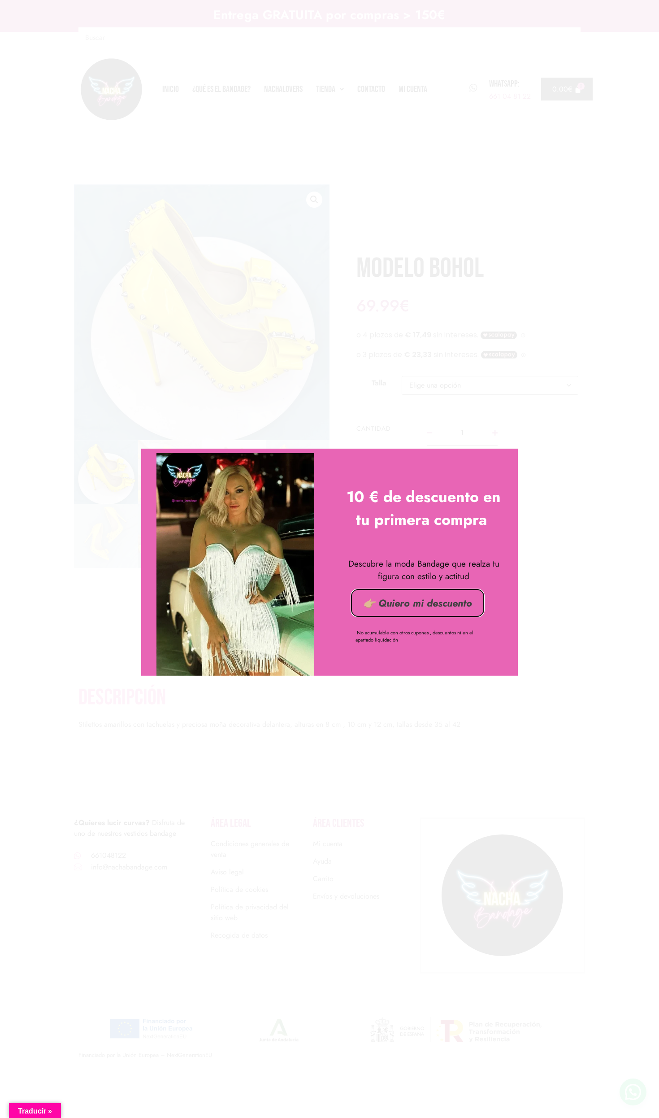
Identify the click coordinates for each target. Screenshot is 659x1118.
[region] (329, 1090)
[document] (329, 559)
